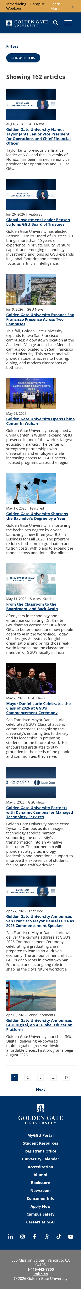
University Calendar (40, 1158)
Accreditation (40, 1166)
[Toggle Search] (55, 23)
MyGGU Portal (40, 1135)
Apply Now (40, 1206)
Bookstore (40, 1182)
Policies (40, 1273)
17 (66, 1077)
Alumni (40, 1174)
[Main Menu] (68, 22)
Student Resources (40, 1143)
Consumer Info (40, 1198)
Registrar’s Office (40, 1151)
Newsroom (40, 1190)
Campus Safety (40, 1214)
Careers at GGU (40, 1221)
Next (40, 1089)
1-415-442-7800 (40, 1269)
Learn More (55, 6)
